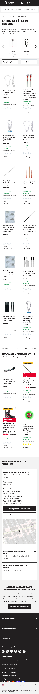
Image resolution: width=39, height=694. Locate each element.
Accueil (4, 16)
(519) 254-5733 (8, 485)
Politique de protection (9, 672)
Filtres (30, 62)
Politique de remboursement (11, 679)
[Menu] (3, 3)
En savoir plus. (11, 691)
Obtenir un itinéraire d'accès (19, 515)
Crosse (9, 16)
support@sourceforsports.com (21, 660)
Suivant (34, 348)
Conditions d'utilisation (9, 669)
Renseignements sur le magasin (19, 509)
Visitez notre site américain (25, 685)
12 (26, 348)
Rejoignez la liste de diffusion (20, 606)
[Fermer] (35, 685)
